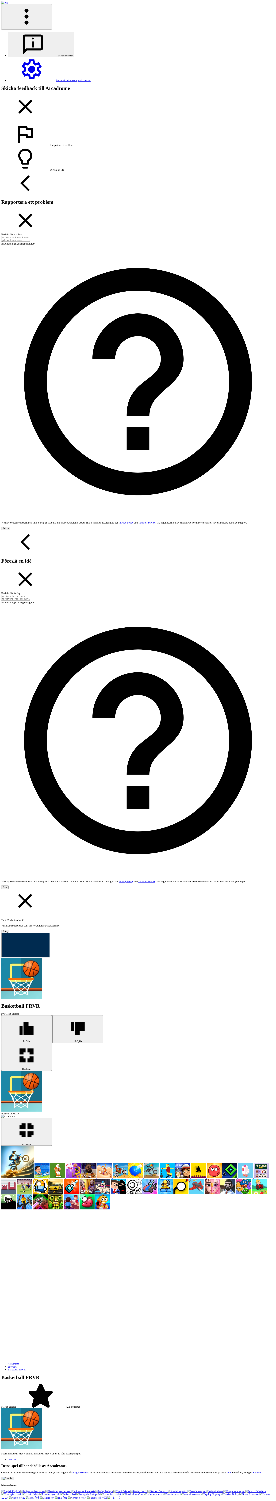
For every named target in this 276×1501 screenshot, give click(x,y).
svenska (196, 1494)
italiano (219, 1491)
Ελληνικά (253, 1494)
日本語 (103, 1497)
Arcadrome (13, 1363)
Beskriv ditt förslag (10, 593)
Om (229, 1472)
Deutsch (163, 1491)
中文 (118, 1497)
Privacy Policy (126, 522)
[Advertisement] (25, 1230)
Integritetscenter (80, 1472)
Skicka (6, 528)
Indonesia (90, 1491)
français (201, 1491)
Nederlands (260, 1491)
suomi (176, 1494)
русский (55, 1494)
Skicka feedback (65, 56)
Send (5, 887)
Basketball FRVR (17, 1369)
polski (72, 1494)
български (39, 1491)
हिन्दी (37, 1497)
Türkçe (235, 1494)
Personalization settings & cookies (73, 80)
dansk (143, 1491)
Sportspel (12, 1366)
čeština (126, 1491)
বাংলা (52, 1497)
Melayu (108, 1491)
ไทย (65, 1497)
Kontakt (257, 1472)
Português (94, 1494)
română (117, 1494)
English (16, 1491)
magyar (241, 1491)
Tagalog (216, 1494)
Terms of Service (146, 522)
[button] (138, 134)
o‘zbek (35, 1494)
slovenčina (138, 1494)
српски (158, 1494)
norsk (18, 1494)
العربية (13, 1497)
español (182, 1491)
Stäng (5, 931)
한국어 (82, 1497)
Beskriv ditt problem (11, 234)
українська (64, 1491)
